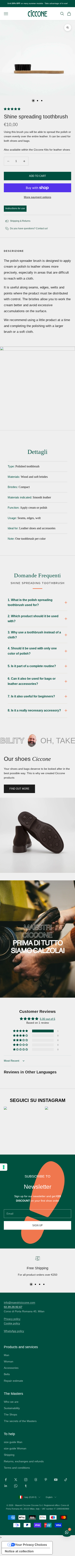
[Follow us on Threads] (36, 1480)
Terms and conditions (17, 1467)
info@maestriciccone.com (19, 1302)
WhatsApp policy (14, 1331)
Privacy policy (12, 1318)
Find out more (19, 788)
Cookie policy (12, 1323)
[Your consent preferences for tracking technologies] (3, 1167)
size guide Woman (15, 1448)
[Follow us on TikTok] (66, 1480)
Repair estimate (13, 1380)
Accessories (11, 1367)
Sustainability (12, 1408)
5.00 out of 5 (47, 1018)
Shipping (9, 1454)
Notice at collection (19, 1551)
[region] (37, 1267)
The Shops (10, 1414)
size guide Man (13, 1442)
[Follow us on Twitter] (16, 1480)
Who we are (11, 1401)
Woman (8, 1361)
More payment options (37, 197)
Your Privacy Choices (31, 1545)
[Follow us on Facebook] (6, 1480)
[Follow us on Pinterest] (46, 1480)
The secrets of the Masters (20, 1421)
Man (6, 1355)
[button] (12, 108)
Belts (7, 1374)
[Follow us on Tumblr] (26, 1486)
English (49, 1497)
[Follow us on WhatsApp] (16, 1486)
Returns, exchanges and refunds (24, 1461)
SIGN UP (37, 1225)
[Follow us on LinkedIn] (6, 1486)
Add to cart (37, 175)
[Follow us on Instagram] (26, 1480)
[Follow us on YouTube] (56, 1480)
